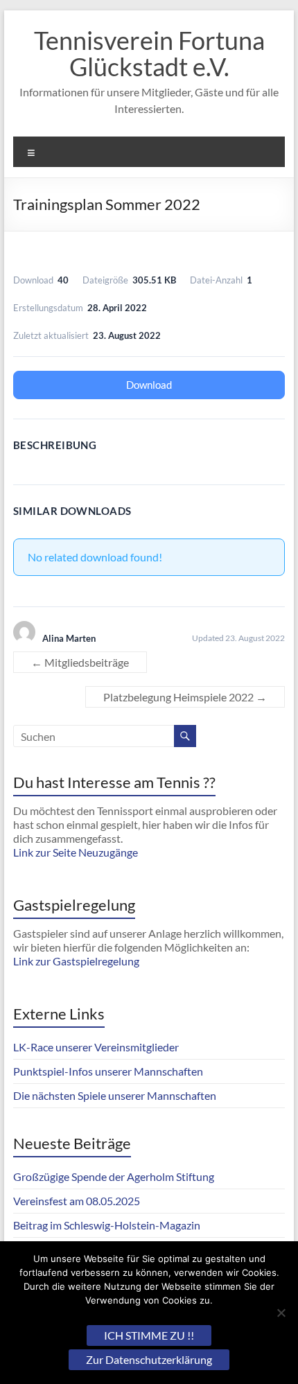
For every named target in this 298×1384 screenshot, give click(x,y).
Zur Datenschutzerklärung (149, 1359)
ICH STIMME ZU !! (149, 1335)
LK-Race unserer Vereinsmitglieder (96, 1046)
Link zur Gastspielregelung (76, 960)
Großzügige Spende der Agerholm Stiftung (113, 1176)
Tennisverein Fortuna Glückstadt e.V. (149, 53)
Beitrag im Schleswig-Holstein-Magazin (106, 1225)
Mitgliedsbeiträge (80, 662)
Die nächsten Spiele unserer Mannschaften (114, 1095)
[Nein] (281, 1313)
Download (149, 384)
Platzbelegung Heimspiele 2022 (185, 696)
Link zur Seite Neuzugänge (75, 852)
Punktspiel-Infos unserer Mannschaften (108, 1071)
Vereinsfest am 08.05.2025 (76, 1200)
